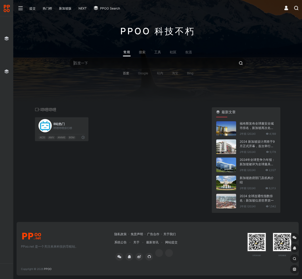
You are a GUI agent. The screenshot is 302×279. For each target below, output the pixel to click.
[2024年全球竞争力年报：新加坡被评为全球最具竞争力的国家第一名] (226, 165)
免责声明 (137, 234)
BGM (72, 137)
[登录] (286, 8)
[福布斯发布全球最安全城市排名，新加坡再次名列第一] (226, 128)
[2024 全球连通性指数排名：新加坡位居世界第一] (226, 201)
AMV (51, 137)
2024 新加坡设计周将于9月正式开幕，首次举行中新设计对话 (257, 144)
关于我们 (169, 234)
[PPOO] (31, 237)
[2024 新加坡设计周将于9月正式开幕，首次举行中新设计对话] (226, 146)
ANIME (61, 137)
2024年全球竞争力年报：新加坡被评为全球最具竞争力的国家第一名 (257, 162)
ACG (42, 137)
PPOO (48, 269)
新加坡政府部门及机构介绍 (257, 180)
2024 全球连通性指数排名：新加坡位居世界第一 (257, 198)
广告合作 (153, 234)
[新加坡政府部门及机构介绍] (226, 183)
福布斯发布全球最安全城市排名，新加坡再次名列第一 (257, 125)
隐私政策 (120, 234)
